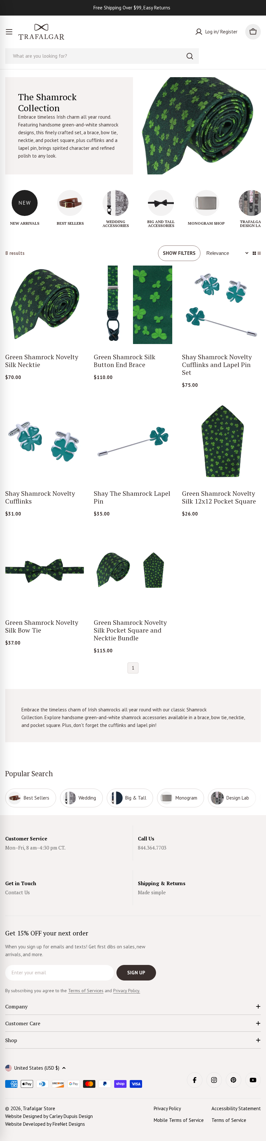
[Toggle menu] (9, 32)
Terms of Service (229, 1120)
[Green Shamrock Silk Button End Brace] (133, 305)
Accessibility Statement (236, 1108)
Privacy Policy (167, 1108)
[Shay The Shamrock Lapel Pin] (133, 441)
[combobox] (102, 56)
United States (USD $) (36, 1068)
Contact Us (17, 892)
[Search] (190, 56)
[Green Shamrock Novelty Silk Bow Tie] (44, 570)
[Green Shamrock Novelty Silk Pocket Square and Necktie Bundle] (133, 570)
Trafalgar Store (39, 1108)
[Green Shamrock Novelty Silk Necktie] (44, 305)
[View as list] (259, 253)
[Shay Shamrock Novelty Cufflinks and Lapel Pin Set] (221, 305)
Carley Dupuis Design (71, 1116)
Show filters (179, 253)
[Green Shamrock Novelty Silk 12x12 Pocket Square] (221, 441)
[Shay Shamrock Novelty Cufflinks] (44, 441)
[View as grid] (254, 253)
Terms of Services (85, 990)
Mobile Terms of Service (179, 1120)
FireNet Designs (69, 1124)
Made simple (152, 892)
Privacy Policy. (126, 990)
